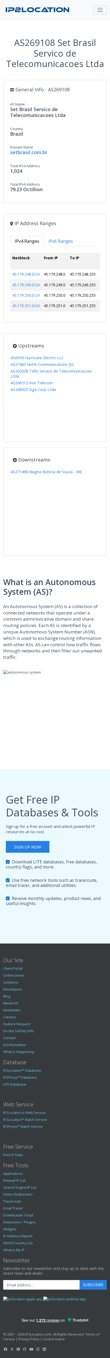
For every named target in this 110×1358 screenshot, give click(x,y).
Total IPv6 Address (25, 184)
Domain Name (21, 147)
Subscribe (93, 1284)
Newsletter (12, 1010)
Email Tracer (13, 1208)
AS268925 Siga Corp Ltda (33, 389)
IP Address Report (17, 1236)
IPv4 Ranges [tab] (27, 241)
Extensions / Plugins (19, 1222)
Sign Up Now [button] (27, 847)
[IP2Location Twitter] (12, 1349)
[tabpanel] (55, 284)
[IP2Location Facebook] (5, 1349)
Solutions (10, 982)
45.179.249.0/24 (26, 284)
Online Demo (13, 975)
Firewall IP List (14, 1180)
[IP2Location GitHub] (25, 1349)
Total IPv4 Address (25, 165)
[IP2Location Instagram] (38, 1349)
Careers (9, 1017)
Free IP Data (13, 1154)
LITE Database (14, 1084)
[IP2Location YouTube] (31, 1349)
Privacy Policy (28, 1339)
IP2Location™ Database (22, 1070)
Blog (6, 996)
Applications (13, 1173)
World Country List (18, 1242)
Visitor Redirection (18, 1194)
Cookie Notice (54, 1339)
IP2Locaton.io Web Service (24, 1112)
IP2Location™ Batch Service (25, 1119)
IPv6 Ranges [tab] (60, 241)
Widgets (9, 1229)
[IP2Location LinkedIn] (44, 1349)
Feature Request (16, 1024)
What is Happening (18, 1051)
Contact (9, 1037)
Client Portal (13, 968)
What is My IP (14, 1249)
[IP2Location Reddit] (18, 1349)
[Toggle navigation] (100, 9)
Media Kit (10, 1003)
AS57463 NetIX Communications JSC (42, 364)
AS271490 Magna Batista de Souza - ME (46, 471)
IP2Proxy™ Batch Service (23, 1126)
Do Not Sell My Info (18, 1030)
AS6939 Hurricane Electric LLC (37, 357)
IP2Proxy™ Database (20, 1077)
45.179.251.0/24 (26, 305)
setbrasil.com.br (28, 152)
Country (16, 128)
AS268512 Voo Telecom (32, 382)
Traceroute (12, 1201)
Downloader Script (18, 1215)
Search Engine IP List (19, 1187)
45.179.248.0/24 (26, 274)
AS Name (17, 104)
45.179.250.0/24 (26, 295)
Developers (12, 989)
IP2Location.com (38, 1334)
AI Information (14, 1044)
